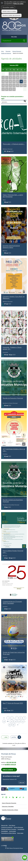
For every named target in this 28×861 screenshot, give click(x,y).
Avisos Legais (20, 833)
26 (25, 85)
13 (3, 81)
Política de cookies (18, 3)
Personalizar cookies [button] (8, 7)
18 (21, 81)
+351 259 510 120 (11, 762)
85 (13, 725)
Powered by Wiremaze (4, 846)
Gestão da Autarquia (6, 53)
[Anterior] (3, 65)
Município (8, 51)
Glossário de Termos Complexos (8, 829)
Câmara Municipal (16, 51)
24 (17, 85)
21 (6, 85)
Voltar (6, 737)
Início (2, 51)
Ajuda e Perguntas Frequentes (9, 803)
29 (10, 89)
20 (3, 85)
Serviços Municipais (18, 827)
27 (3, 89)
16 (14, 81)
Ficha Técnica (12, 825)
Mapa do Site (4, 825)
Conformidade (12, 831)
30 (14, 89)
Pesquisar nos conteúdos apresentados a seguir (12, 97)
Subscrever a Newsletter (8, 806)
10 (17, 77)
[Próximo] (25, 65)
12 (25, 77)
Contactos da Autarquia (7, 827)
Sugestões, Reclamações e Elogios (10, 810)
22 (10, 85)
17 (17, 81)
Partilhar (14, 737)
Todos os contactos (8, 769)
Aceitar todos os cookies (9, 11)
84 (10, 725)
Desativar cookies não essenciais (11, 15)
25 (21, 85)
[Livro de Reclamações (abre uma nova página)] (6, 818)
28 (6, 89)
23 (14, 85)
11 (21, 77)
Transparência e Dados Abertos (8, 833)
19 (25, 81)
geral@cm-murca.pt (10, 764)
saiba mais (21, 782)
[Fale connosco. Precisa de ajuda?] (14, 858)
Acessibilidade (21, 829)
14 (6, 81)
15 (10, 81)
